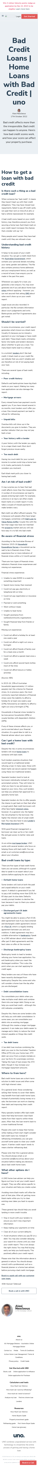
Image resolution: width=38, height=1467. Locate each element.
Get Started (29, 16)
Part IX (8, 926)
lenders (16, 353)
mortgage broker (19, 843)
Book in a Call (28, 1462)
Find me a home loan (26, 1397)
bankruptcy (25, 935)
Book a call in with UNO (19, 1291)
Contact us (8, 1350)
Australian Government (15, 258)
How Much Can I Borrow (19, 1386)
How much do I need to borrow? (19, 1394)
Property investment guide (19, 1419)
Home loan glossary (19, 1427)
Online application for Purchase (19, 1375)
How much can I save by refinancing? (19, 1390)
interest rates (22, 809)
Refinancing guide (9, 1423)
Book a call (7, 1371)
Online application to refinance (24, 1371)
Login (18, 16)
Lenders (19, 1401)
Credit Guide (24, 1361)
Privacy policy (13, 1361)
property (9, 527)
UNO (27, 293)
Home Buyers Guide (19, 1416)
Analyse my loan (11, 1397)
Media (16, 1350)
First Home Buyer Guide (26, 1423)
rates (4, 290)
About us (19, 1340)
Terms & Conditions (27, 1350)
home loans (22, 751)
